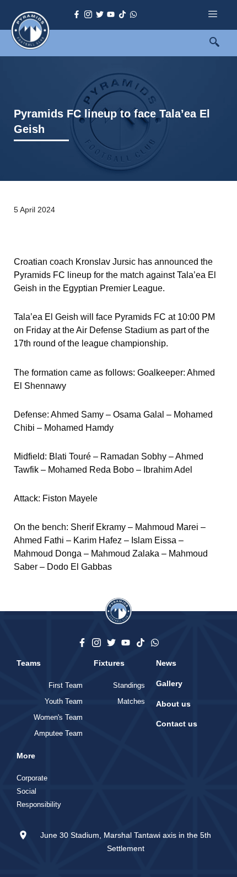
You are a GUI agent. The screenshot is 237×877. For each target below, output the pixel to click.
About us (173, 703)
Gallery (169, 683)
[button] (220, 43)
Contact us (176, 723)
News (166, 663)
